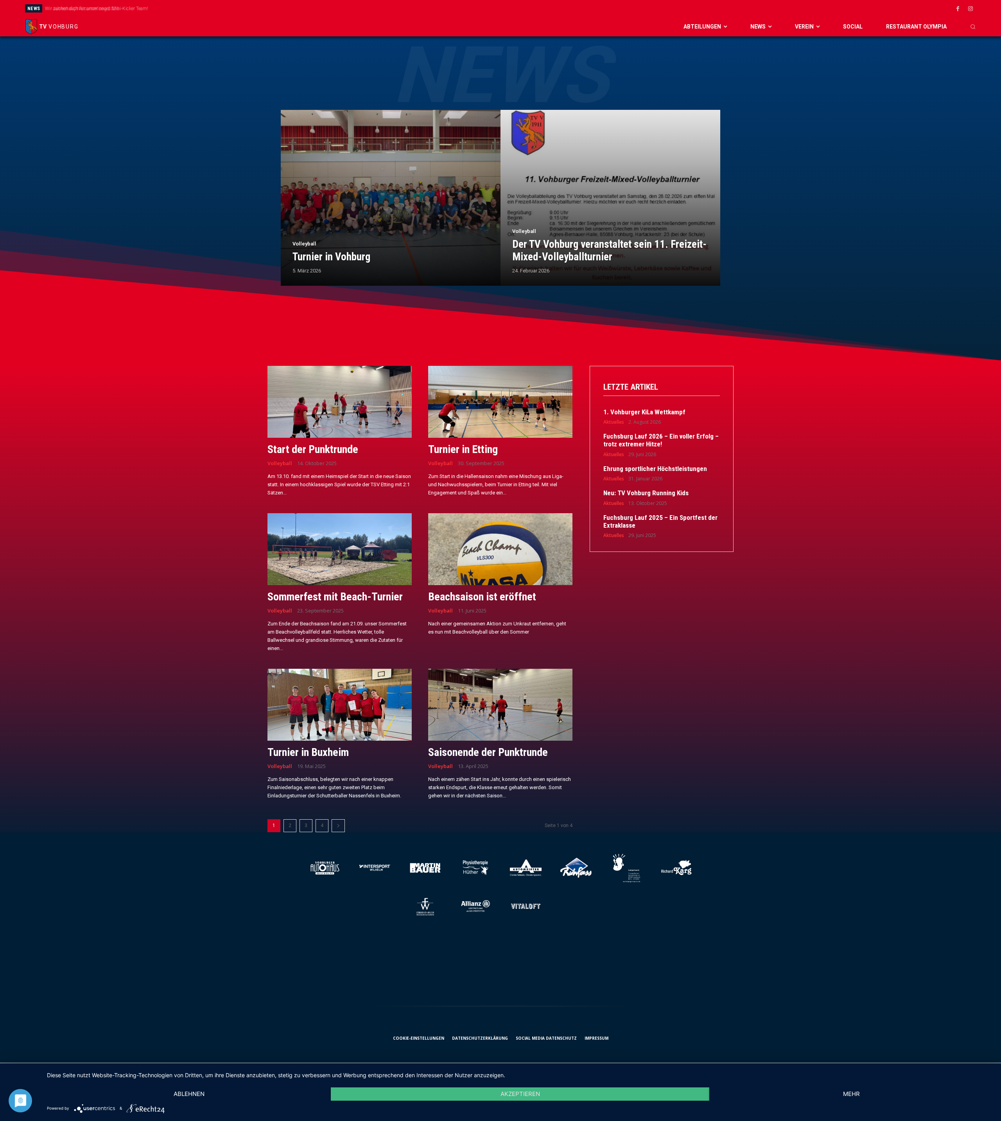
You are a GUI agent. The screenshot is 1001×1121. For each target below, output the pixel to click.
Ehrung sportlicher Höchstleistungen (655, 469)
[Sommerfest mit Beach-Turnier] (339, 549)
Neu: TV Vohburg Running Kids (646, 493)
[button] (972, 26)
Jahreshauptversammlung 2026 (81, 8)
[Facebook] (957, 9)
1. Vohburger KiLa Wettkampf (644, 412)
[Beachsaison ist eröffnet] (500, 549)
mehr (851, 1094)
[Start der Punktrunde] (339, 402)
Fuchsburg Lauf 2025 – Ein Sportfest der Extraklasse (660, 521)
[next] (576, 8)
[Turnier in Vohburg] (390, 198)
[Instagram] (970, 9)
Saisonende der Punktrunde (488, 752)
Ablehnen (189, 1094)
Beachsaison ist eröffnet (482, 596)
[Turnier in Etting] (500, 402)
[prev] (564, 8)
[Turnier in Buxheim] (339, 705)
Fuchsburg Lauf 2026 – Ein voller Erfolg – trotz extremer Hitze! (661, 440)
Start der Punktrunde (312, 449)
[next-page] (338, 825)
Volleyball (304, 243)
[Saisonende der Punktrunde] (500, 705)
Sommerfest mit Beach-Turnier (335, 596)
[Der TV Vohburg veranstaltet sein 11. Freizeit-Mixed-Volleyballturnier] (610, 198)
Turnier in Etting (463, 449)
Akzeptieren (520, 1094)
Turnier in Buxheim (308, 752)
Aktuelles (613, 422)
